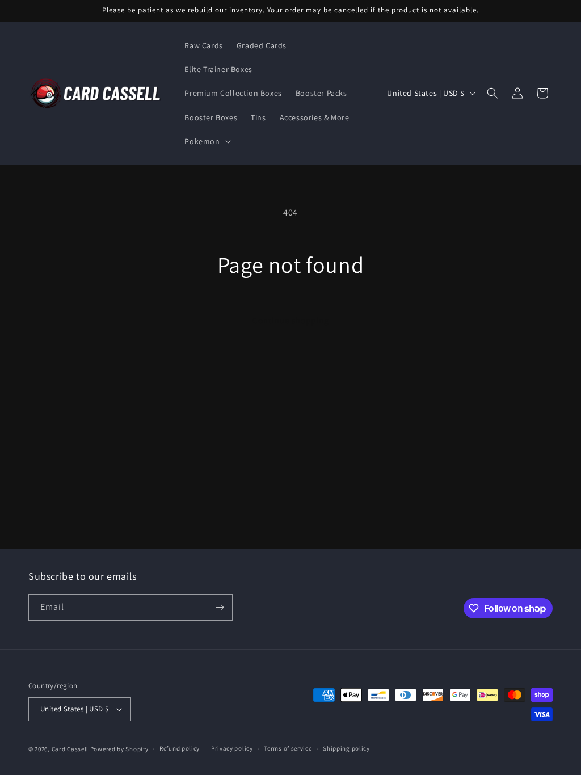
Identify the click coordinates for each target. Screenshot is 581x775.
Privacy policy (232, 748)
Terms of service (287, 748)
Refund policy (179, 748)
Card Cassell (70, 749)
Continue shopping (290, 320)
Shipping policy (346, 748)
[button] (206, 141)
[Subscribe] (219, 607)
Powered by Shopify (119, 749)
